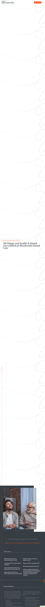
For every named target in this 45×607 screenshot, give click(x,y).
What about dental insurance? (31, 566)
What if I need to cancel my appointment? (30, 559)
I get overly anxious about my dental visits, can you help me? (12, 568)
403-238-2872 (37, 2)
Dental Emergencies (20, 543)
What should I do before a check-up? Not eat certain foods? (13, 573)
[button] (13, 559)
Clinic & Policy (9, 543)
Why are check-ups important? (31, 563)
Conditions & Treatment (33, 543)
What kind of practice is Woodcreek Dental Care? (10, 559)
